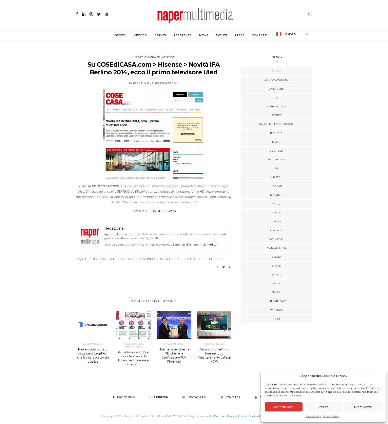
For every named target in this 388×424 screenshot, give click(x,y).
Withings (276, 309)
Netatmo (276, 194)
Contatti (260, 35)
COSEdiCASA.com (163, 211)
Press (239, 35)
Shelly (276, 256)
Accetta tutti (283, 407)
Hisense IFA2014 (98, 259)
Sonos (276, 274)
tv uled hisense (211, 259)
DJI (276, 97)
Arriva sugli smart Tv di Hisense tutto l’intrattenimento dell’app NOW (214, 355)
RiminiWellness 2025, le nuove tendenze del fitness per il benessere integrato (133, 358)
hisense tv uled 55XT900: (134, 259)
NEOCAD (276, 186)
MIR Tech (276, 177)
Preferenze (363, 407)
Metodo (140, 35)
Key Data (276, 132)
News (203, 35)
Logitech (276, 150)
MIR (276, 168)
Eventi (221, 35)
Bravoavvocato (92, 344)
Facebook (126, 397)
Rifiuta (323, 407)
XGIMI (276, 318)
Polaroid (276, 239)
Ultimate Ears (276, 301)
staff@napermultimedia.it (200, 244)
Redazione (141, 83)
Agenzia (119, 35)
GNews (168, 344)
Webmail (219, 416)
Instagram (197, 397)
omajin (276, 221)
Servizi (160, 35)
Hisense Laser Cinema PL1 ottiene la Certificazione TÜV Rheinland (174, 355)
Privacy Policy (331, 416)
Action (276, 70)
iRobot (276, 115)
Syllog (276, 283)
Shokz (276, 265)
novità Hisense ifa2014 (175, 259)
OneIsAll (276, 230)
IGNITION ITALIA (276, 106)
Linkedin (161, 397)
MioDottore (276, 159)
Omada (276, 212)
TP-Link (276, 292)
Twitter (233, 397)
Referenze (182, 35)
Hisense (168, 57)
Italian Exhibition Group (276, 124)
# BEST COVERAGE (146, 57)
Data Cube (276, 88)
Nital (276, 203)
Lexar (276, 141)
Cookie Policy (313, 416)
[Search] (310, 14)
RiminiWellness (133, 346)
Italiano (288, 33)
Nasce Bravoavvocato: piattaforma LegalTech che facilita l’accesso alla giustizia (93, 355)
